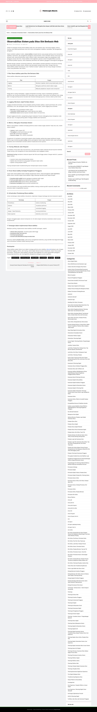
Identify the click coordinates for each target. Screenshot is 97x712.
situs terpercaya (71, 114)
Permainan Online (72, 489)
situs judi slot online (72, 508)
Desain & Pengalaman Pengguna (75, 277)
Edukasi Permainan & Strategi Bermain (76, 291)
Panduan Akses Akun (72, 421)
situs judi (70, 500)
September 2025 (71, 223)
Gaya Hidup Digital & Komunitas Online (76, 330)
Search (69, 151)
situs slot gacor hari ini (73, 135)
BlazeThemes (57, 709)
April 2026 (70, 204)
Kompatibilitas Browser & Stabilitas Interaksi (78, 403)
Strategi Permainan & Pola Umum (75, 585)
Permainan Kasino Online (73, 478)
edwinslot (70, 294)
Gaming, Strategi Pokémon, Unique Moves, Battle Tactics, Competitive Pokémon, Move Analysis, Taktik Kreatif (78, 326)
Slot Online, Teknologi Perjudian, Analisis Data (78, 563)
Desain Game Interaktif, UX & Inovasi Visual (77, 280)
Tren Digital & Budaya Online (74, 674)
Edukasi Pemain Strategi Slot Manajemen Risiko (78, 288)
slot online (70, 530)
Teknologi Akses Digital (73, 620)
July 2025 (70, 229)
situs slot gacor (71, 103)
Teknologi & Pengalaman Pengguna (75, 611)
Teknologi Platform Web (73, 663)
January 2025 (71, 245)
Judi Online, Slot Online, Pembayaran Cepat (77, 352)
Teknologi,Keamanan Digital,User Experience (77, 671)
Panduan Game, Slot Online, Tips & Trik (76, 432)
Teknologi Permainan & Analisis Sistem (76, 655)
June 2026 (70, 199)
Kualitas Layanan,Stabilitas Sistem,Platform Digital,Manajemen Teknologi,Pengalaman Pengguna (77, 408)
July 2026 (70, 196)
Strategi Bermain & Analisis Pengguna (76, 571)
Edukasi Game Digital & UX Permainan (76, 286)
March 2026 (70, 207)
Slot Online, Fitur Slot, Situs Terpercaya (76, 541)
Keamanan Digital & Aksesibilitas (75, 379)
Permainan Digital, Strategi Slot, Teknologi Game (78, 475)
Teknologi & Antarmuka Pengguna (75, 600)
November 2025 (71, 218)
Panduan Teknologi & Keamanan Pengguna (77, 453)
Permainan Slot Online (73, 494)
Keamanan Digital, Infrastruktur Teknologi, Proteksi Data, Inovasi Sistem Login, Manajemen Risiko (78, 392)
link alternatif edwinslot (73, 411)
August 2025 (70, 226)
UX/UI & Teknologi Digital (73, 696)
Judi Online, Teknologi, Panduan (75, 355)
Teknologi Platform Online (73, 660)
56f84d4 (10, 44)
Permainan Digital (72, 469)
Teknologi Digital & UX (73, 628)
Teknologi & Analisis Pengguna (74, 597)
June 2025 (70, 231)
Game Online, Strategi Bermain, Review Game (78, 321)
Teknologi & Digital (72, 602)
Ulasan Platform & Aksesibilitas (75, 679)
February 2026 (71, 210)
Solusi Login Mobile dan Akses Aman (76, 568)
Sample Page (47, 21)
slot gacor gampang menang (74, 524)
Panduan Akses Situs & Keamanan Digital (77, 429)
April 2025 (70, 237)
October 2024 (71, 253)
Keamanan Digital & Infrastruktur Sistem (77, 385)
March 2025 (70, 239)
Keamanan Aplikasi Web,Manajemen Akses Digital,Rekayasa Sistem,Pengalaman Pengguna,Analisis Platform (77, 373)
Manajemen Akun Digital (73, 414)
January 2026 (71, 212)
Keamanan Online (72, 396)
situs (69, 70)
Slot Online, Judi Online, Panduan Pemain (77, 543)
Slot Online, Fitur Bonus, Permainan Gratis (77, 538)
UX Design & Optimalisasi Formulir (75, 693)
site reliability (43, 257)
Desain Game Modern (72, 283)
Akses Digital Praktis (72, 261)
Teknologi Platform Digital (73, 658)
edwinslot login (71, 299)
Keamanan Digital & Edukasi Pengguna (76, 382)
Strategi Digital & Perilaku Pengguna (76, 578)
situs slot (48, 249)
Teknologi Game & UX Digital (74, 648)
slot (69, 76)
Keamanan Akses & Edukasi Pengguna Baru (77, 366)
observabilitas (34, 257)
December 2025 (71, 215)
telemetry (57, 257)
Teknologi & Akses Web (73, 594)
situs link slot (71, 81)
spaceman (70, 130)
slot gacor (70, 59)
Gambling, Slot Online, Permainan (75, 302)
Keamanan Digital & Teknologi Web (75, 388)
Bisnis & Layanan (71, 275)
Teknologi (70, 592)
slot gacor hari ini (72, 92)
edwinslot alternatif (72, 296)
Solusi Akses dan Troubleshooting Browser (77, 565)
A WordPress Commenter (74, 188)
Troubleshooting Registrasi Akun (75, 677)
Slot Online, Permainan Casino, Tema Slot (77, 552)
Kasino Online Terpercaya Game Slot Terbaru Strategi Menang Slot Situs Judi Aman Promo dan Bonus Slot (79, 359)
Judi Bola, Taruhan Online (73, 345)
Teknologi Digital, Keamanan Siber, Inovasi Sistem (79, 645)
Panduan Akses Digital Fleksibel (75, 426)
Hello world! (84, 188)
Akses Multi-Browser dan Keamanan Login (77, 264)
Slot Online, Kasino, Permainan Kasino (76, 546)
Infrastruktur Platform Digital (74, 335)
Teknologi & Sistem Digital (74, 613)
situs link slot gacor (72, 49)
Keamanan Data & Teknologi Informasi (76, 377)
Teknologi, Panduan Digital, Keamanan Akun (77, 666)
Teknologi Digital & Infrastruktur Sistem (76, 626)
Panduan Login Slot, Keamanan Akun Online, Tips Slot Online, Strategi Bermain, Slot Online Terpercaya (78, 443)
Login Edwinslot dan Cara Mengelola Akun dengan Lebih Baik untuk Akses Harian (28, 26)
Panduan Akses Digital (73, 424)
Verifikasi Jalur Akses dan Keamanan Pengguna (78, 699)
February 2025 (71, 242)
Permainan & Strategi (72, 467)
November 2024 (71, 250)
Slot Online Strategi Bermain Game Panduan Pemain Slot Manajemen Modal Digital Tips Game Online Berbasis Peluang (79, 534)
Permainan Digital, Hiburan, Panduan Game (77, 472)
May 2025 (70, 234)
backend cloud (15, 257)
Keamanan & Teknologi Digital (74, 363)
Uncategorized (71, 682)
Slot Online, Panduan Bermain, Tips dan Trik (77, 549)
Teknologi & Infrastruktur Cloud (75, 605)
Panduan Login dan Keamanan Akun (76, 439)
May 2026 (70, 201)
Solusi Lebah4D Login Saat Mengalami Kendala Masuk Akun (69, 1)
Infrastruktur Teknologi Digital (74, 338)
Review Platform (71, 497)
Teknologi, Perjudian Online (74, 668)
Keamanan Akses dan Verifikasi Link (76, 368)
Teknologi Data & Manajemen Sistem (76, 623)
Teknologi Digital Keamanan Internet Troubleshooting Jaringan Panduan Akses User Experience (78, 633)
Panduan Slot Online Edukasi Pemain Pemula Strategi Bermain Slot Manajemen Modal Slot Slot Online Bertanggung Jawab (79, 449)
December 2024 (71, 248)
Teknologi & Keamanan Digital (74, 608)
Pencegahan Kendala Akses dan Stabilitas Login (78, 456)
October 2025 (71, 220)
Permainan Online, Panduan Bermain (76, 491)
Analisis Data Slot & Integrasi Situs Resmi (77, 266)
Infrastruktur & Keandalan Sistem (15, 38)
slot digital (50, 257)
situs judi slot (71, 502)
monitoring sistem (25, 257)
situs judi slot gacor (72, 505)
